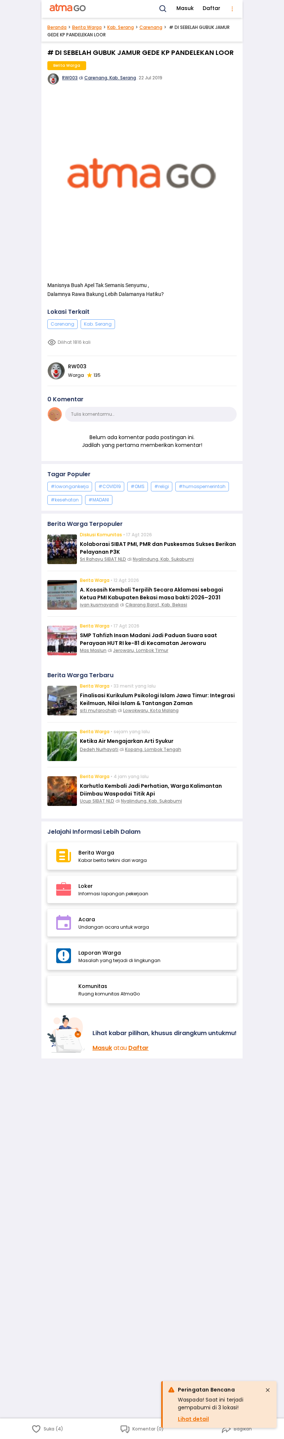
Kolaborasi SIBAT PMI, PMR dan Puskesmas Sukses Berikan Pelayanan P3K (158, 548)
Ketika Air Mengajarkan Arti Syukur (126, 741)
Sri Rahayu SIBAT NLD (103, 559)
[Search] (163, 9)
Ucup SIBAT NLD (97, 801)
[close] (268, 1390)
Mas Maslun (93, 650)
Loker (85, 886)
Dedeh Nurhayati (99, 749)
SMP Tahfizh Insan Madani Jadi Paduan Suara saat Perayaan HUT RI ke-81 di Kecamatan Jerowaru (148, 639)
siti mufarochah (98, 710)
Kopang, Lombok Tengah (153, 749)
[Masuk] (67, 1034)
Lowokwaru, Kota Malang (151, 710)
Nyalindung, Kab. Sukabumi (163, 559)
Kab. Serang (120, 27)
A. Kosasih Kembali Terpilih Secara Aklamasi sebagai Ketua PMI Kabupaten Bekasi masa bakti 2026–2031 (151, 593)
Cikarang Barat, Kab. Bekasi (156, 605)
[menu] (232, 8)
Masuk (185, 8)
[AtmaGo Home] (68, 9)
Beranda (57, 27)
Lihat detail (193, 1419)
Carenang (150, 27)
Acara (86, 919)
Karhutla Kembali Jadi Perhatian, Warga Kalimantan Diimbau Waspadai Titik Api (151, 789)
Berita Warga (87, 27)
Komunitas (92, 986)
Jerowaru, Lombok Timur (140, 650)
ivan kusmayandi (99, 605)
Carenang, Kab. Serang (110, 78)
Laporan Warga (99, 952)
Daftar (211, 8)
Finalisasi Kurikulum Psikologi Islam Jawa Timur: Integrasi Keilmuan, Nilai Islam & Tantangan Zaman (157, 699)
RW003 (70, 78)
